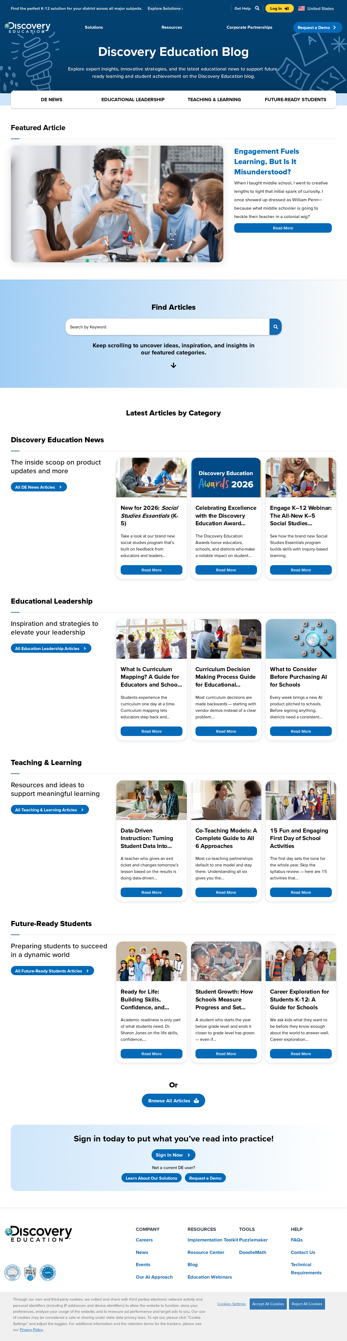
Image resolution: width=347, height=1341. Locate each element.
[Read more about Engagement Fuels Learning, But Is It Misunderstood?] (117, 204)
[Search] (275, 327)
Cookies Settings (231, 1304)
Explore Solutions (165, 8)
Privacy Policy (31, 1329)
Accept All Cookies (268, 1304)
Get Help (242, 8)
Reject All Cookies (307, 1304)
